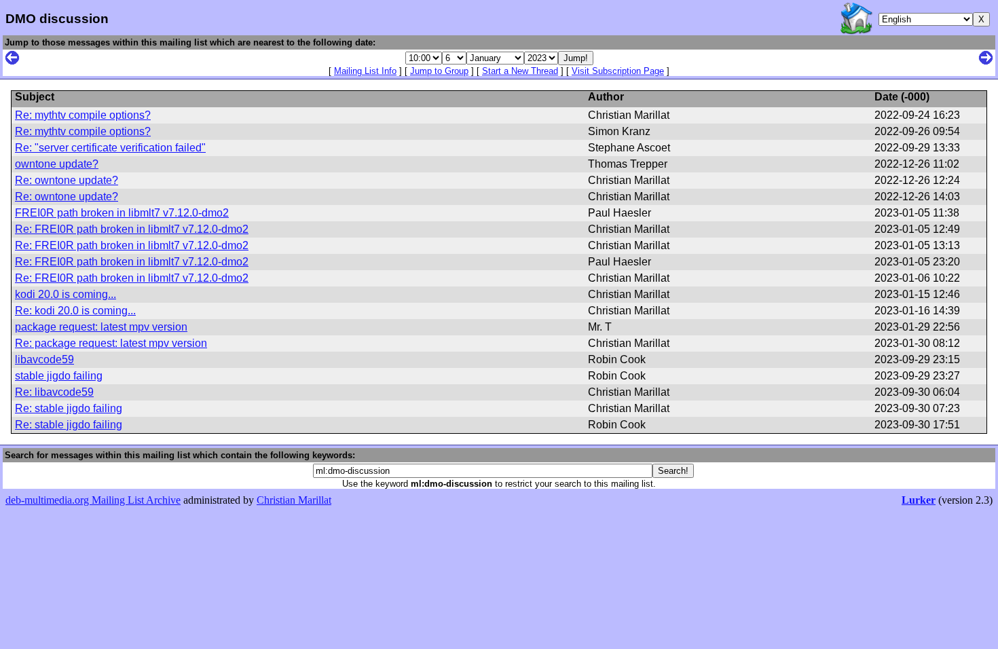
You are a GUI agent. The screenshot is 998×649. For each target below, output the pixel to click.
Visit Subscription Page (618, 71)
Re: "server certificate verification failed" (110, 147)
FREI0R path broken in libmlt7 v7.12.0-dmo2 (122, 213)
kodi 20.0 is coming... (65, 294)
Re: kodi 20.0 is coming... (75, 310)
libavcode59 (44, 359)
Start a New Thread (520, 71)
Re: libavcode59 (54, 392)
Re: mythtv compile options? (83, 115)
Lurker (919, 500)
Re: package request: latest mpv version (111, 343)
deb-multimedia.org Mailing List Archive (93, 500)
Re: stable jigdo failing (68, 408)
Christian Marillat (294, 500)
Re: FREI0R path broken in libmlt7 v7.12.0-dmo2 (131, 229)
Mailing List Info (365, 71)
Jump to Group (439, 71)
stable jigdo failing (59, 376)
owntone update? (56, 164)
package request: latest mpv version (101, 327)
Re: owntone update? (66, 180)
